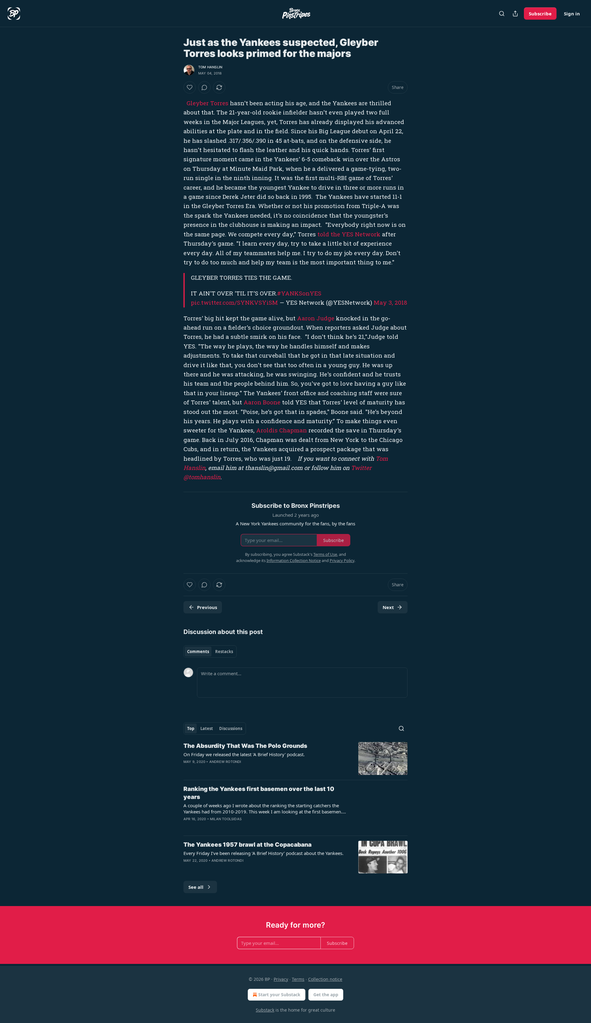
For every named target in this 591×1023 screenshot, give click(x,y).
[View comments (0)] (204, 87)
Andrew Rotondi (225, 762)
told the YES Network (348, 234)
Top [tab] (190, 728)
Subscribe (540, 13)
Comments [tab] (198, 651)
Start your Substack (279, 994)
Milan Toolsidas (226, 819)
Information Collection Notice (294, 560)
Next (388, 607)
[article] (295, 758)
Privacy (281, 979)
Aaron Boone (261, 402)
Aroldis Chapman (281, 430)
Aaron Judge (315, 318)
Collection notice (325, 979)
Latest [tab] (206, 728)
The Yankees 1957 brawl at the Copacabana (247, 844)
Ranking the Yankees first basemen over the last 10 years (258, 792)
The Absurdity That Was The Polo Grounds (245, 745)
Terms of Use (325, 554)
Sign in (572, 13)
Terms (298, 979)
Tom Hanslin (210, 67)
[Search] (502, 13)
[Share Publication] (515, 13)
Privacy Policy (342, 560)
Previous (207, 607)
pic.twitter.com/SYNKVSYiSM (234, 302)
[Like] (189, 87)
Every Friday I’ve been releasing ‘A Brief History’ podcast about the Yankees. (263, 853)
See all (195, 887)
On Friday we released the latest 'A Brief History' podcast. (244, 754)
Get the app (325, 994)
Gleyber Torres (207, 103)
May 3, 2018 (390, 302)
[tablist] (210, 651)
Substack (265, 1010)
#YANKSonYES (299, 293)
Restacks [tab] (224, 651)
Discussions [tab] (230, 728)
